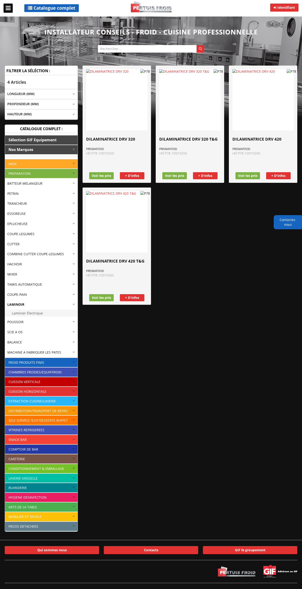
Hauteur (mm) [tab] (19, 114)
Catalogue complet (53, 8)
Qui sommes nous (52, 550)
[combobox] (151, 49)
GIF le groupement (250, 550)
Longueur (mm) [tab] (20, 94)
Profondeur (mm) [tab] (23, 104)
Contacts (151, 550)
